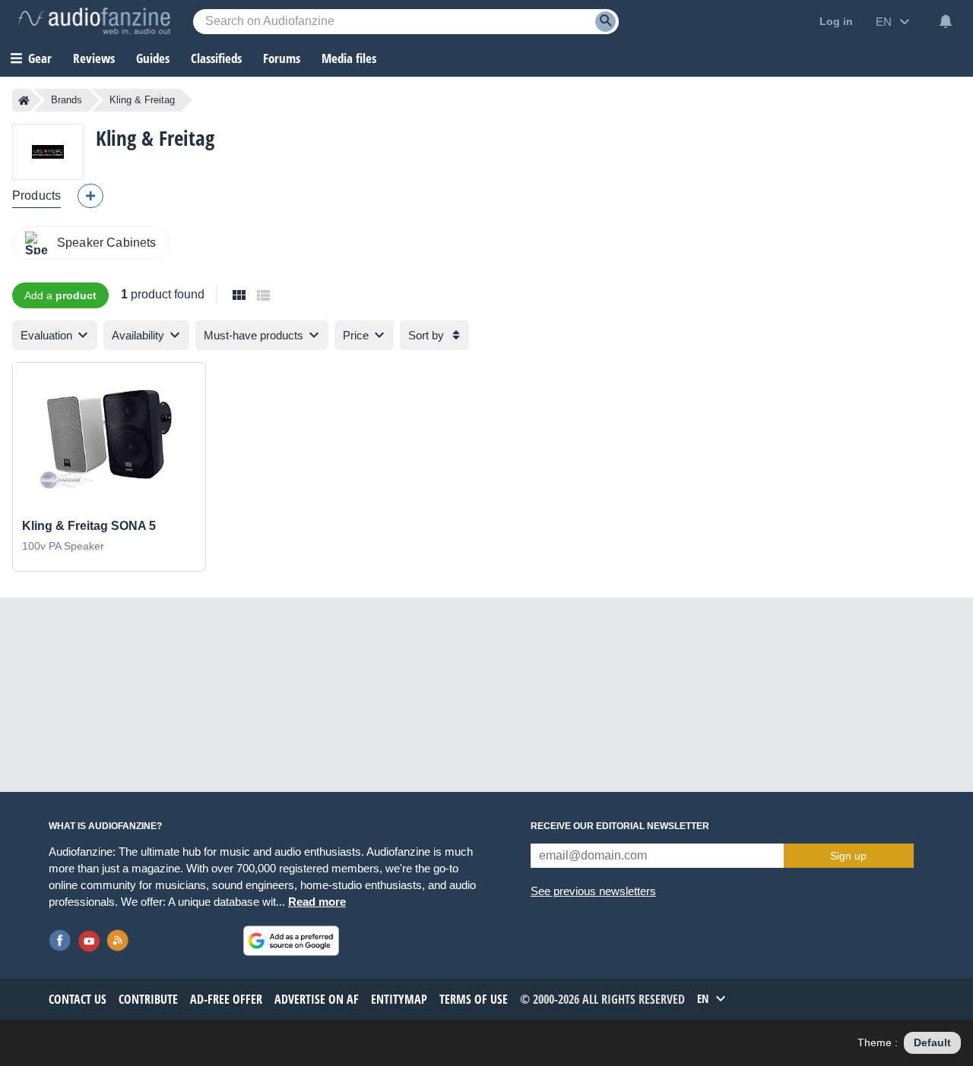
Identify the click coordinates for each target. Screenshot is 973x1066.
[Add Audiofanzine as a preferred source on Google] (291, 941)
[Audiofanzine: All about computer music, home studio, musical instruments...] (94, 21)
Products (36, 195)
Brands (66, 100)
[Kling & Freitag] (48, 151)
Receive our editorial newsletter (620, 826)
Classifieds (216, 58)
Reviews (94, 58)
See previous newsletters (593, 891)
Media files (349, 58)
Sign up (848, 856)
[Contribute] (90, 196)
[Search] (605, 21)
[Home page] (24, 100)
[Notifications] (946, 21)
